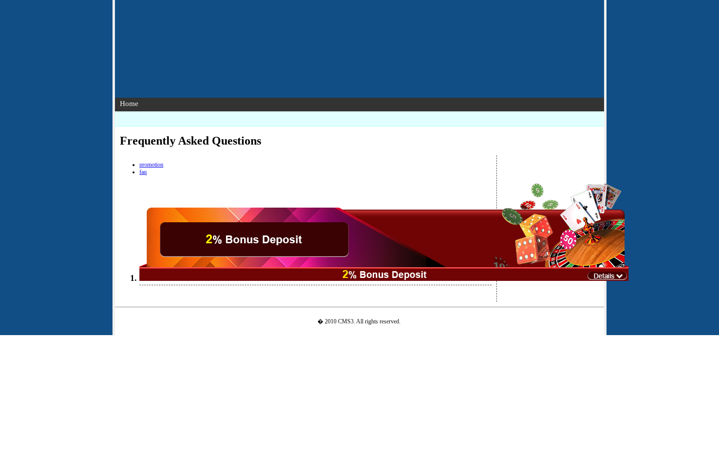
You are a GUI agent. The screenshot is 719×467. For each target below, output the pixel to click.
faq (143, 172)
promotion (151, 164)
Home (129, 103)
